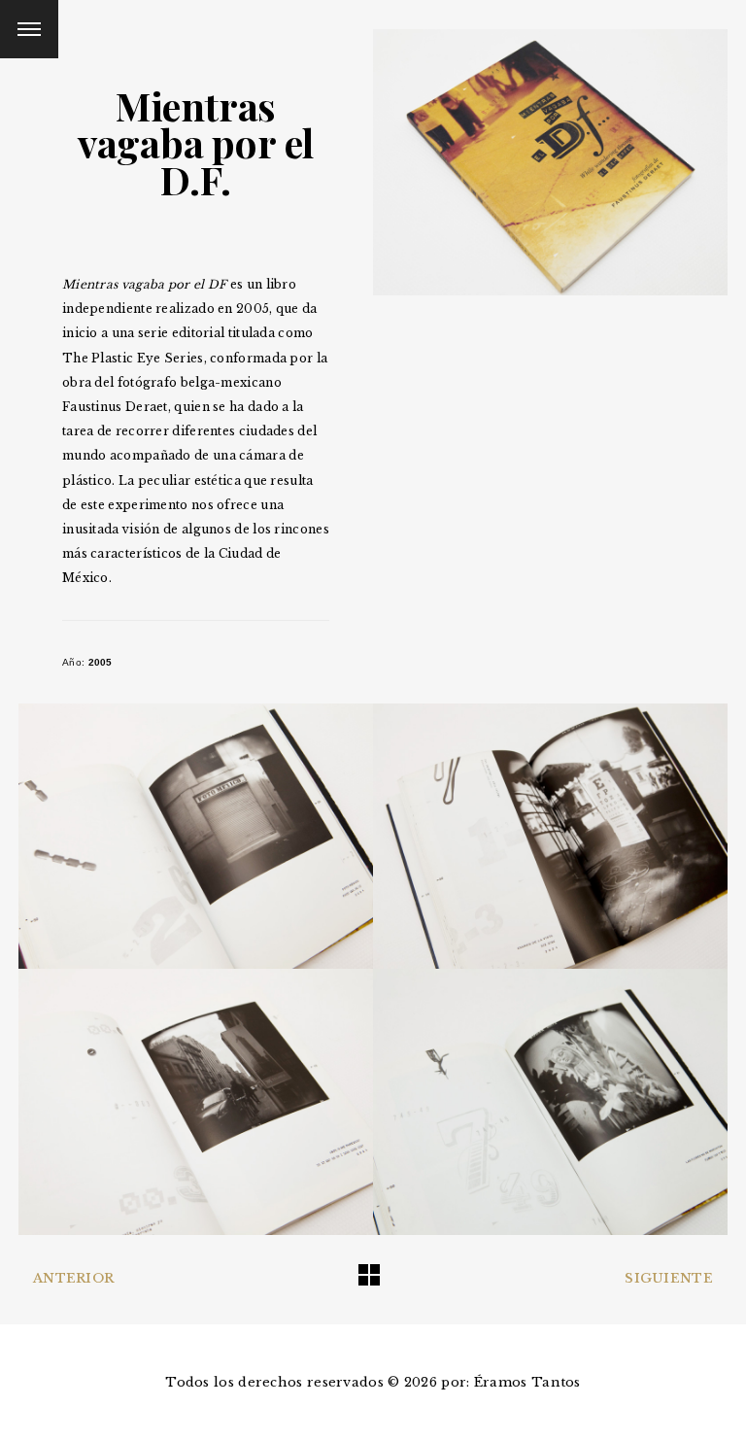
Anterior (73, 1278)
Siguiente (669, 1278)
